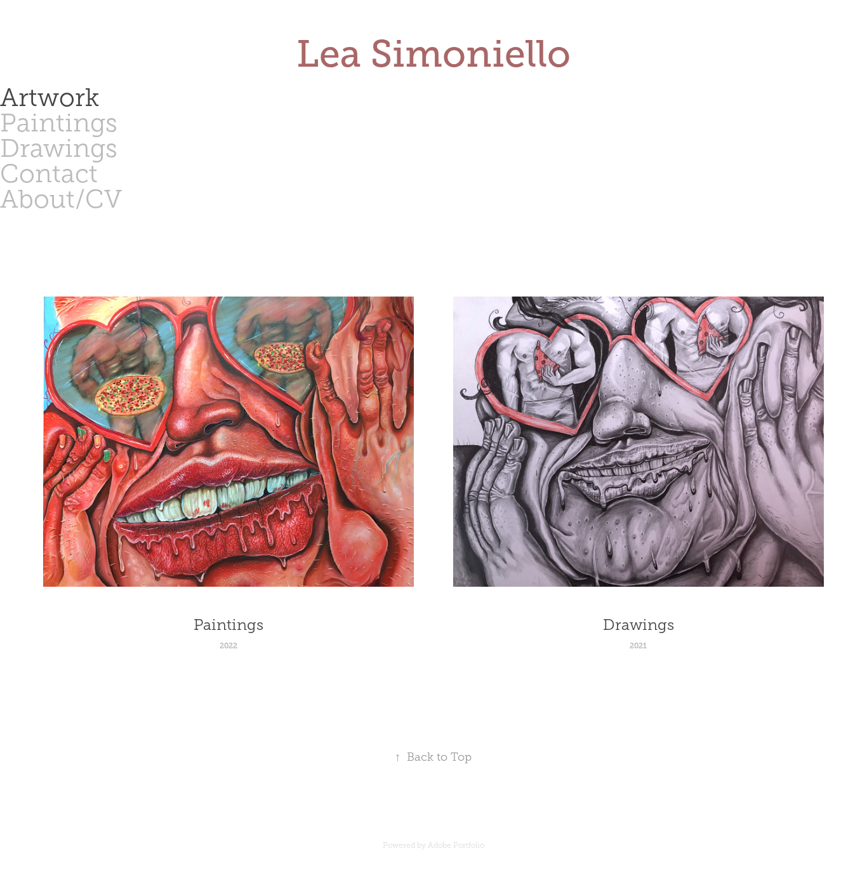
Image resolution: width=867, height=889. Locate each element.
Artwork (49, 97)
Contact (49, 173)
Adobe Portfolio (456, 845)
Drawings (58, 148)
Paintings (58, 123)
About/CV (61, 199)
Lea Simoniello (433, 54)
